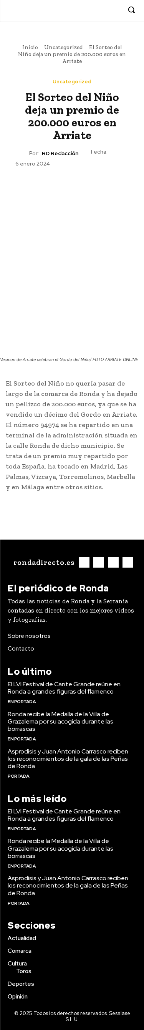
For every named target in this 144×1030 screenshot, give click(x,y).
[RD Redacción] (22, 153)
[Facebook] (80, 10)
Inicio (30, 47)
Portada (19, 776)
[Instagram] (92, 10)
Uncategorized (63, 47)
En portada (22, 702)
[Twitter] (103, 10)
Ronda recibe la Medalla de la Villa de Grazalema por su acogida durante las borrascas (60, 721)
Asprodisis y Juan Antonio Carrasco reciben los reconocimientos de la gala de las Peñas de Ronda (68, 758)
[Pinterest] (71, 186)
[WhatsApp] (89, 186)
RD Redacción (60, 153)
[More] (107, 186)
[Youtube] (115, 10)
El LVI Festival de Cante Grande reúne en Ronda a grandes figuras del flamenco (64, 687)
